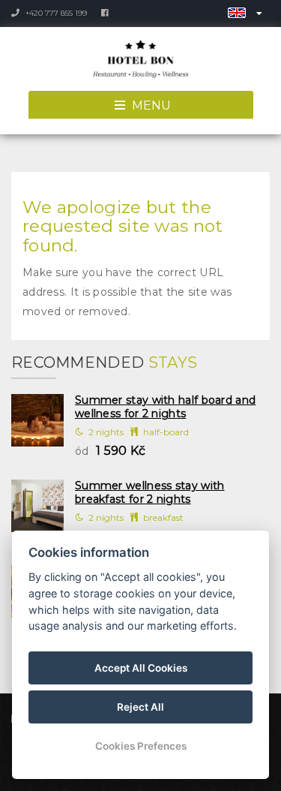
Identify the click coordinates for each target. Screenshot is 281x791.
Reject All (140, 707)
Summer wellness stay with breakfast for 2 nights (150, 492)
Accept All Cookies (140, 668)
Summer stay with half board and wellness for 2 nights (165, 406)
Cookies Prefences (141, 746)
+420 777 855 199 (55, 13)
